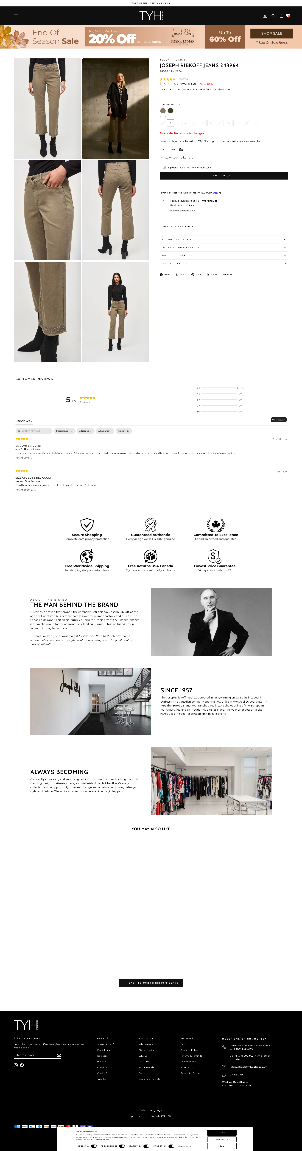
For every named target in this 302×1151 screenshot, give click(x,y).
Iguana (170, 111)
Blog (141, 1073)
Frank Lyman (104, 1050)
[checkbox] (124, 431)
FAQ (183, 1044)
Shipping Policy (189, 1050)
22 (247, 122)
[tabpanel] (151, 462)
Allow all (221, 1133)
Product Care (174, 255)
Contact (18, 1100)
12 (202, 122)
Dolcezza (102, 1056)
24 (256, 122)
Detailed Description (180, 239)
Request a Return (191, 1073)
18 (228, 122)
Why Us (143, 1056)
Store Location (147, 1050)
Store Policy (187, 1067)
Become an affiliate (150, 1079)
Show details (183, 1146)
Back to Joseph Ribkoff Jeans (153, 983)
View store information (182, 211)
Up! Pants (102, 1061)
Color (171, 104)
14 (211, 122)
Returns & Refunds (191, 1056)
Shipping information (180, 247)
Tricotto (101, 1079)
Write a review (278, 420)
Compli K (102, 1067)
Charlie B (102, 1073)
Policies (18, 1105)
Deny (222, 1146)
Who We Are (146, 1044)
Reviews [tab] (24, 421)
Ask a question (175, 263)
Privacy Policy (188, 1061)
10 (194, 122)
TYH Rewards (146, 1067)
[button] (220, 388)
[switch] (122, 1146)
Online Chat (236, 1074)
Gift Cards (144, 1061)
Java (163, 111)
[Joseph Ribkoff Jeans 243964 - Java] (44, 952)
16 (220, 122)
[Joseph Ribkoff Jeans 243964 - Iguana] (49, 952)
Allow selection (222, 1139)
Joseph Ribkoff (173, 60)
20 (237, 122)
